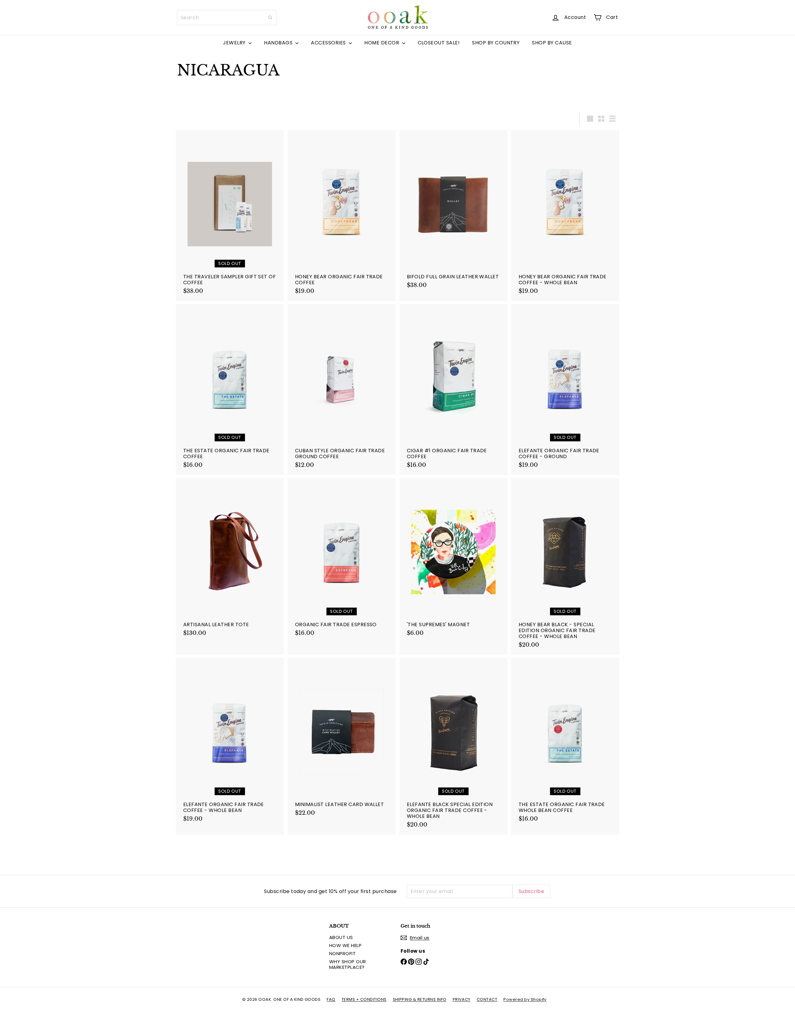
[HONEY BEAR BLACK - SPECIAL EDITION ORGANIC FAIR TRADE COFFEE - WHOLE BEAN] (565, 566)
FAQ (331, 999)
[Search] (270, 17)
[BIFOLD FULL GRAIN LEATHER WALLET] (453, 212)
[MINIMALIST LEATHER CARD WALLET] (341, 740)
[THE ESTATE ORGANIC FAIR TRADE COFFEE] (230, 389)
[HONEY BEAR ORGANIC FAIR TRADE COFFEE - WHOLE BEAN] (565, 215)
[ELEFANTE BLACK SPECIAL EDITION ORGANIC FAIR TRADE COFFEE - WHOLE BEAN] (453, 746)
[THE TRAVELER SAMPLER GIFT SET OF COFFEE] (230, 215)
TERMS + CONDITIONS (364, 999)
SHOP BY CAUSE (552, 42)
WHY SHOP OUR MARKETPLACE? (347, 964)
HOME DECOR (382, 42)
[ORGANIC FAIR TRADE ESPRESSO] (341, 560)
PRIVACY (461, 999)
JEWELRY (235, 42)
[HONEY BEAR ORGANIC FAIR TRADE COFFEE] (341, 215)
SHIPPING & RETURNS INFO (420, 999)
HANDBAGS (279, 42)
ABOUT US (341, 937)
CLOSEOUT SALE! (439, 42)
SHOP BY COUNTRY (496, 42)
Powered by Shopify (525, 999)
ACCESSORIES (329, 42)
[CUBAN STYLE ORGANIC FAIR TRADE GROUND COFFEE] (341, 389)
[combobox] (226, 17)
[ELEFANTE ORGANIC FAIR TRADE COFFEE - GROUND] (565, 389)
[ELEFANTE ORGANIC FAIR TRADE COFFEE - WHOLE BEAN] (230, 743)
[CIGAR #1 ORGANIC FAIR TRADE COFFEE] (453, 389)
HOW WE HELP (345, 945)
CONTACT (487, 999)
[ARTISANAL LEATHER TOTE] (230, 560)
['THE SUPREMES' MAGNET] (453, 560)
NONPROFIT (342, 953)
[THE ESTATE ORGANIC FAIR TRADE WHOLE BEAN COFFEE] (565, 743)
